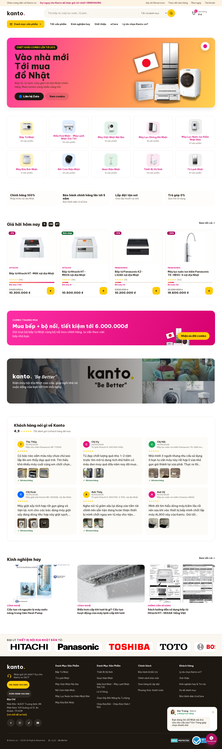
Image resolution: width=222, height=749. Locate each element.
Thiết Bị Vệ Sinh (105, 672)
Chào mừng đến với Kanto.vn (21, 3)
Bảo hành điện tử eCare (191, 696)
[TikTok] (29, 723)
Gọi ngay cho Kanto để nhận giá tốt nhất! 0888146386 (70, 3)
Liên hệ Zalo (31, 96)
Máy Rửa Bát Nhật (64, 702)
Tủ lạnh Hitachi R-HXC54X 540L (107, 447)
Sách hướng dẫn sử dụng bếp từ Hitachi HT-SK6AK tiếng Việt (168, 611)
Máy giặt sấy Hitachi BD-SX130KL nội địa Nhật (48, 497)
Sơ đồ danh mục (187, 690)
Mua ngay (196, 3)
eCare (114, 24)
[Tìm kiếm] (171, 13)
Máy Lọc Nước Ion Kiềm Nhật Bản (72, 696)
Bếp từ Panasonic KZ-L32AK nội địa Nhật (129, 273)
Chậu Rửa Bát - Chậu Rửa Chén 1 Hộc (113, 705)
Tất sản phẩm (58, 24)
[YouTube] (38, 723)
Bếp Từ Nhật (61, 672)
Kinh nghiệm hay (80, 24)
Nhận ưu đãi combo (193, 336)
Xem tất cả (205, 222)
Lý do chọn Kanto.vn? (135, 24)
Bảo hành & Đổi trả (148, 672)
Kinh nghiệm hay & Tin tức (192, 684)
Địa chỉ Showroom (155, 3)
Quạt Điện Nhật (105, 678)
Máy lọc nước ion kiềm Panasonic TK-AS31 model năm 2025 (180, 447)
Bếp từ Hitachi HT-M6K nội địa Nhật (31, 273)
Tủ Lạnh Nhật (62, 678)
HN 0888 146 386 (18, 684)
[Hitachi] (29, 647)
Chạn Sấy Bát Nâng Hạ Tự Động (113, 698)
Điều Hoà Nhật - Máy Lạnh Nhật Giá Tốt (113, 685)
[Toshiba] (129, 647)
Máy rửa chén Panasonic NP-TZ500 (43, 447)
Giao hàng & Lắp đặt (149, 684)
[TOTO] (173, 647)
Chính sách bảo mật (148, 678)
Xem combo (57, 96)
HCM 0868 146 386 (19, 693)
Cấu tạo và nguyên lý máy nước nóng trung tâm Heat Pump (27, 611)
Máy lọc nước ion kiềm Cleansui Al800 (175, 497)
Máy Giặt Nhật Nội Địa (67, 684)
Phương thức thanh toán (150, 690)
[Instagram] (20, 723)
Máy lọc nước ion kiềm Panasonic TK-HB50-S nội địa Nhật (188, 273)
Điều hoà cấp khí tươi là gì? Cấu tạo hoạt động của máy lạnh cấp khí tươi (101, 611)
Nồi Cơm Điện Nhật (65, 690)
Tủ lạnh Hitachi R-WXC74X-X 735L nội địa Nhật (114, 497)
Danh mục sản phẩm (26, 24)
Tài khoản (210, 3)
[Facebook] (11, 723)
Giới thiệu (100, 24)
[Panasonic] (78, 647)
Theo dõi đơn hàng (178, 3)
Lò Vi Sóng (102, 691)
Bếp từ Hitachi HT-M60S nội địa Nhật (74, 273)
